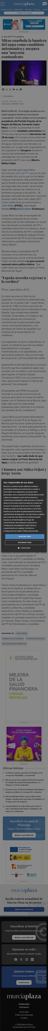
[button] (24, 548)
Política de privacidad (30, 531)
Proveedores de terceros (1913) (22, 506)
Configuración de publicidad (13, 525)
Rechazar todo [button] (24, 542)
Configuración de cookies (12, 531)
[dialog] (24, 515)
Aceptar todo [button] (25, 536)
